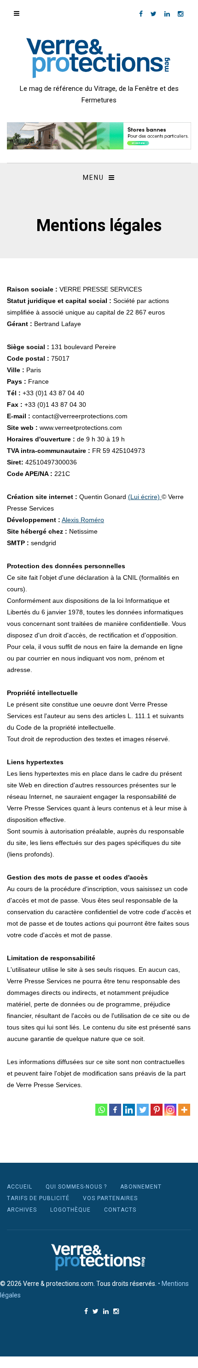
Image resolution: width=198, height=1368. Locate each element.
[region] (99, 136)
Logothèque (70, 1210)
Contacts (120, 1210)
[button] (99, 136)
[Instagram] (170, 1110)
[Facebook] (115, 1110)
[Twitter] (143, 1110)
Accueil (19, 1187)
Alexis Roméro (83, 519)
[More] (184, 1110)
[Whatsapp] (101, 1110)
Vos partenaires (110, 1198)
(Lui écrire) (145, 496)
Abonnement (141, 1187)
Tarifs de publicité (38, 1198)
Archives (22, 1210)
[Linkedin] (129, 1110)
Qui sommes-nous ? (76, 1187)
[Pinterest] (157, 1110)
